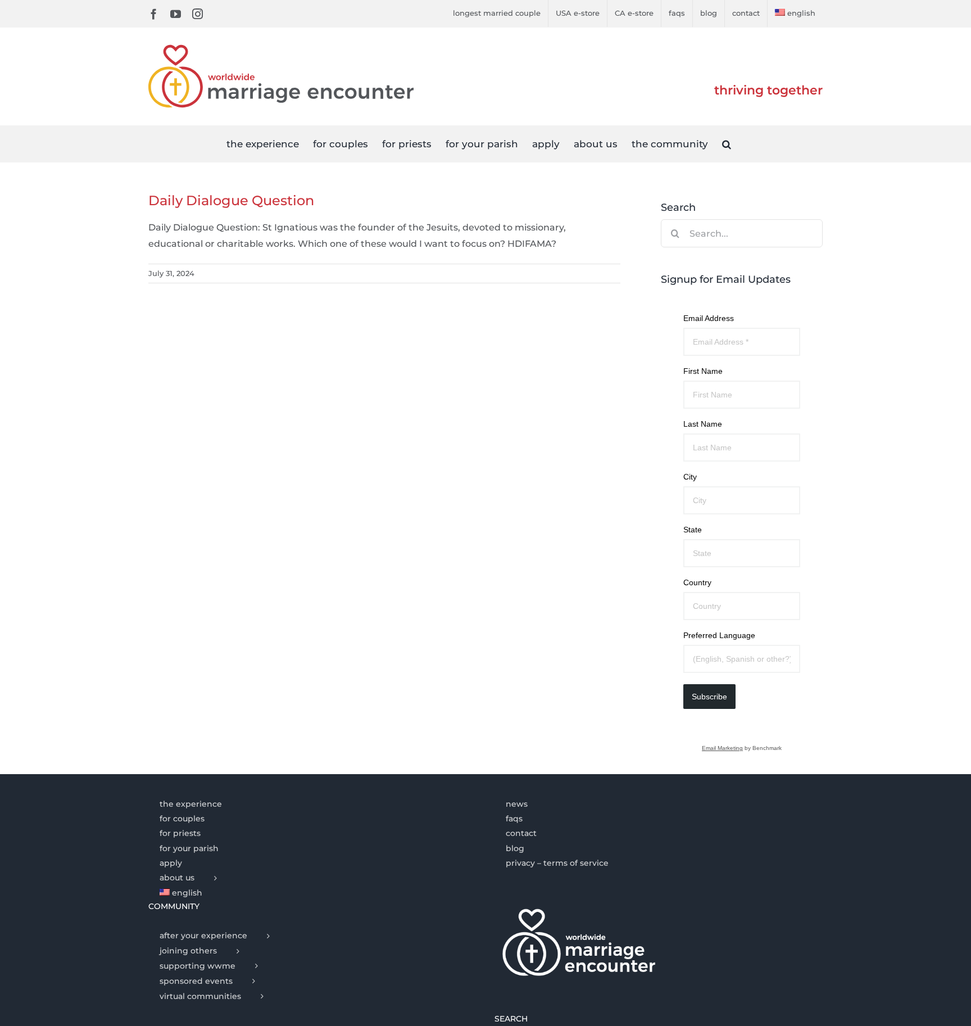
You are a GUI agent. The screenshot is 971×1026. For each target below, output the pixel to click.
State (692, 530)
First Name (703, 371)
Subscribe (709, 696)
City (690, 477)
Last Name (702, 424)
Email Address (708, 318)
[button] (726, 143)
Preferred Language (719, 635)
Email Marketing (722, 748)
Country (697, 582)
